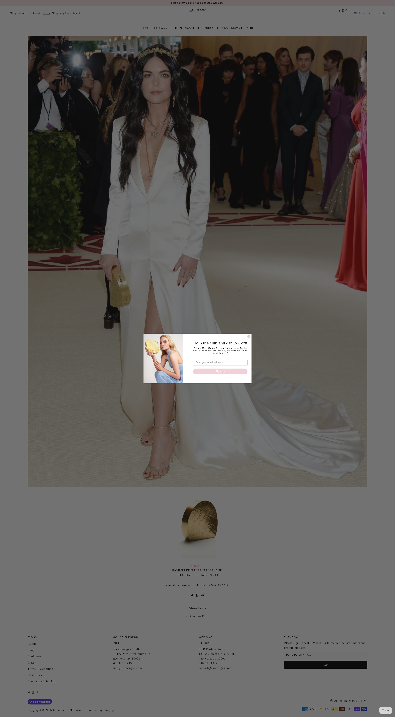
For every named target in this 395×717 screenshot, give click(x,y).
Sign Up (220, 371)
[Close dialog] (248, 336)
